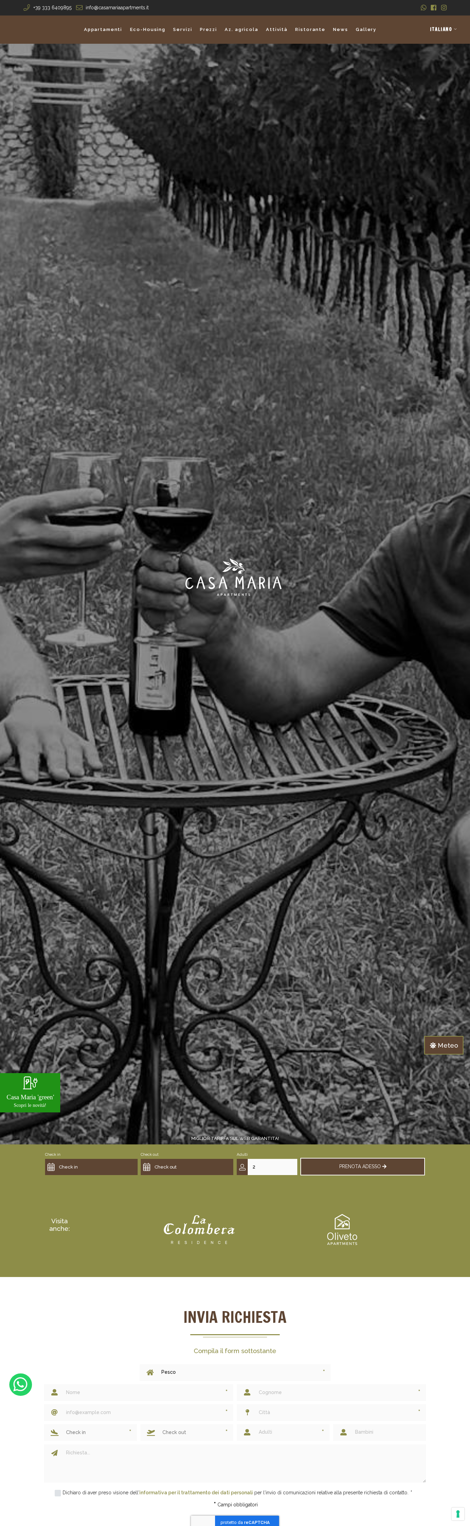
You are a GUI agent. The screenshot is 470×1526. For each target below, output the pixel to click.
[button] (444, 29)
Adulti (242, 1154)
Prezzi (208, 29)
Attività (277, 29)
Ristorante (310, 29)
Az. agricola (241, 29)
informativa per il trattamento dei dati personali (196, 1492)
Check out (150, 1154)
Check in (53, 1154)
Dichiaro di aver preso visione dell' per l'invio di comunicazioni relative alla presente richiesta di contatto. (237, 1492)
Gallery (366, 29)
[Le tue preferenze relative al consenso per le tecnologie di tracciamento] (457, 1513)
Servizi (182, 29)
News (340, 29)
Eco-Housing (148, 29)
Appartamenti (103, 29)
